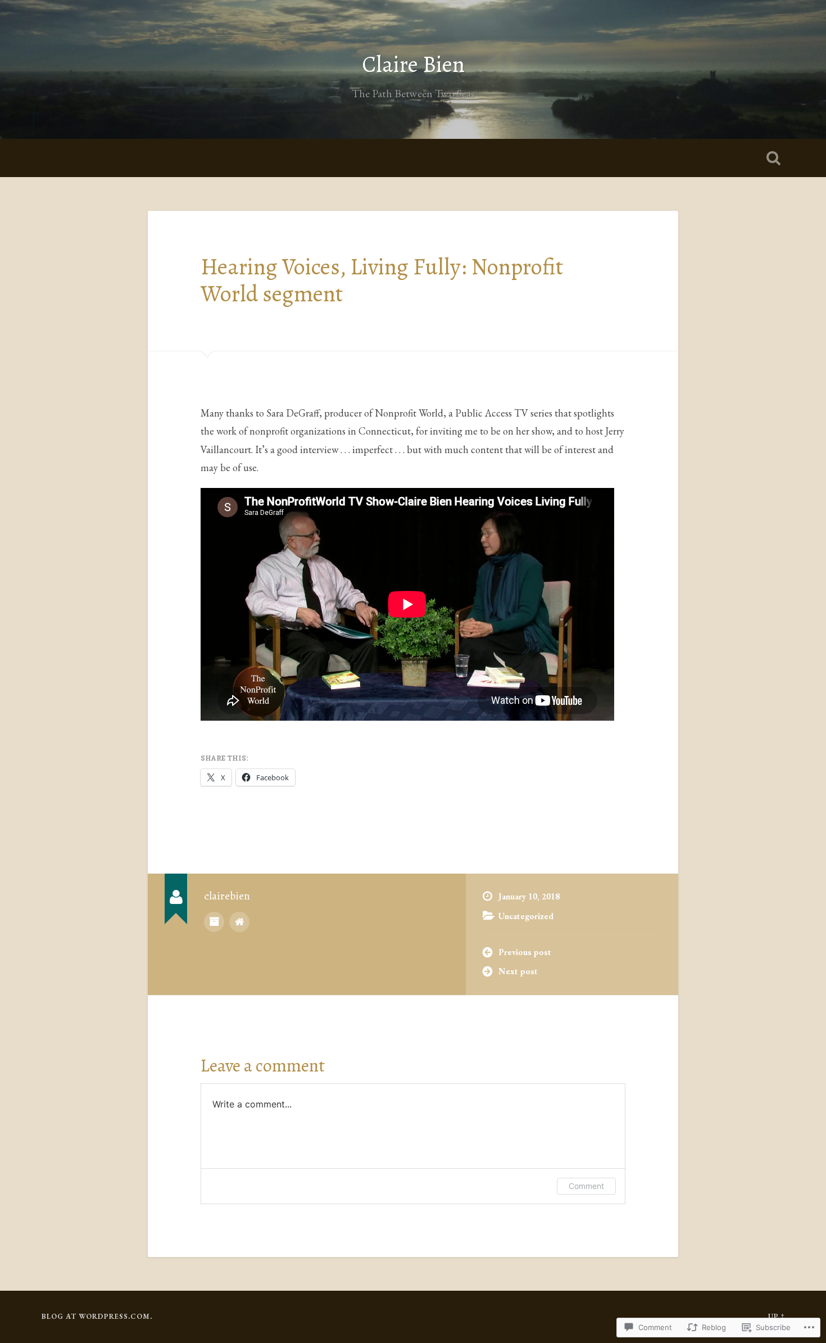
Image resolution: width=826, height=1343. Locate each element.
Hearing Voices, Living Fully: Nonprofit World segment (382, 280)
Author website (239, 922)
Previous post (524, 952)
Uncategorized (525, 916)
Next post (518, 971)
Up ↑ (776, 1316)
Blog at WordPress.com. (97, 1316)
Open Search (774, 158)
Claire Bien (413, 64)
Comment (586, 1186)
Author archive (214, 922)
